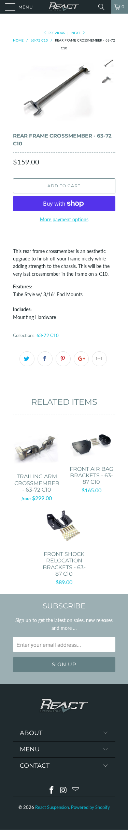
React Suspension (52, 807)
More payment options (64, 219)
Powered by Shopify (90, 807)
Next (76, 33)
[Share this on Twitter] (26, 358)
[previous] (19, 90)
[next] (91, 90)
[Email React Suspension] (75, 790)
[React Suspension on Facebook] (52, 790)
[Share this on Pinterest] (63, 358)
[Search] (104, 7)
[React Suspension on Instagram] (64, 790)
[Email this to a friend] (99, 358)
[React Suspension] (64, 7)
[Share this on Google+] (81, 358)
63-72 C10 (48, 335)
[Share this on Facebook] (45, 358)
